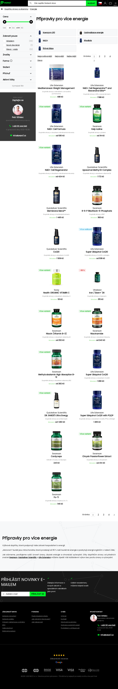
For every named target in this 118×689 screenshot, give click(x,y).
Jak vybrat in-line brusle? (41, 619)
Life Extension (45, 557)
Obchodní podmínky (68, 622)
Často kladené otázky (40, 616)
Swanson (13, 557)
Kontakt (63, 619)
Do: (13, 27)
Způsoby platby (8, 619)
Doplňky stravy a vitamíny (16, 9)
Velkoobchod (7, 628)
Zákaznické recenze (59, 658)
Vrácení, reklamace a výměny (13, 622)
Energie (33, 9)
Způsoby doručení (9, 616)
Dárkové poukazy (8, 631)
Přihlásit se (37, 594)
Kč (22, 27)
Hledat (91, 3)
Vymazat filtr (18, 85)
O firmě (63, 616)
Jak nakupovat (37, 622)
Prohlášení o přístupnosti (70, 628)
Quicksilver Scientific (27, 557)
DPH (3, 625)
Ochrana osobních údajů (70, 625)
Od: (4, 27)
